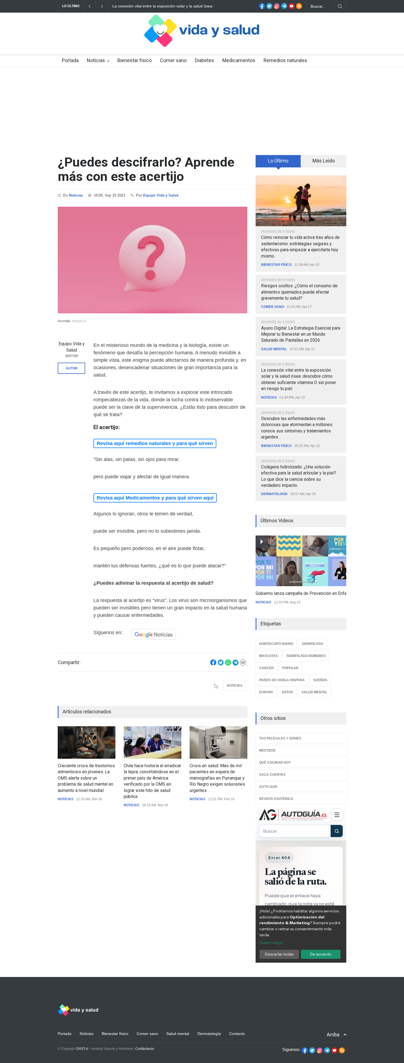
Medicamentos (238, 60)
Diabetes (204, 60)
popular (290, 668)
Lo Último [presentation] (278, 161)
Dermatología (274, 494)
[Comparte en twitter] (221, 664)
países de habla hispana (282, 680)
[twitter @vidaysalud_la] (269, 7)
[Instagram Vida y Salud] (277, 7)
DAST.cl (82, 1049)
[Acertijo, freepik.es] (152, 260)
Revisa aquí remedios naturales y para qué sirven (155, 443)
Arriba (333, 1034)
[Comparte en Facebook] (213, 664)
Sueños (320, 680)
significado (312, 644)
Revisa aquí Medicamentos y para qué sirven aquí (155, 498)
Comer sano (173, 60)
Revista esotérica (276, 799)
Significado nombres (306, 656)
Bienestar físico (134, 60)
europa (266, 692)
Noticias (96, 60)
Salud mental (274, 349)
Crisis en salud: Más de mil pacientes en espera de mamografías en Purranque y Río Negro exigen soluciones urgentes (217, 778)
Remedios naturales (285, 60)
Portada (70, 60)
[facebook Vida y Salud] (262, 7)
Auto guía (268, 787)
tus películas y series (280, 738)
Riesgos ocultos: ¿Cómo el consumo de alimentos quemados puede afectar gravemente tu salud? (299, 292)
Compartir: (69, 662)
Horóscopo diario (276, 644)
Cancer (266, 668)
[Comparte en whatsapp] (228, 664)
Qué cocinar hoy (275, 762)
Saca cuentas (272, 775)
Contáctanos (144, 1049)
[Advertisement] (202, 108)
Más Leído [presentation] (323, 161)
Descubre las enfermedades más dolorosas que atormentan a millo (187, 6)
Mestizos (267, 750)
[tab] (278, 163)
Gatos (287, 692)
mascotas (268, 656)
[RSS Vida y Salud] (299, 7)
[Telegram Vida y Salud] (284, 7)
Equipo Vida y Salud (160, 195)
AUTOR (72, 368)
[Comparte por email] (243, 664)
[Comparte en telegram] (236, 664)
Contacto (237, 1033)
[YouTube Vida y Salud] (292, 7)
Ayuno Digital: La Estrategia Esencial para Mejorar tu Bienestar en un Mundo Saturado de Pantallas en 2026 (300, 334)
